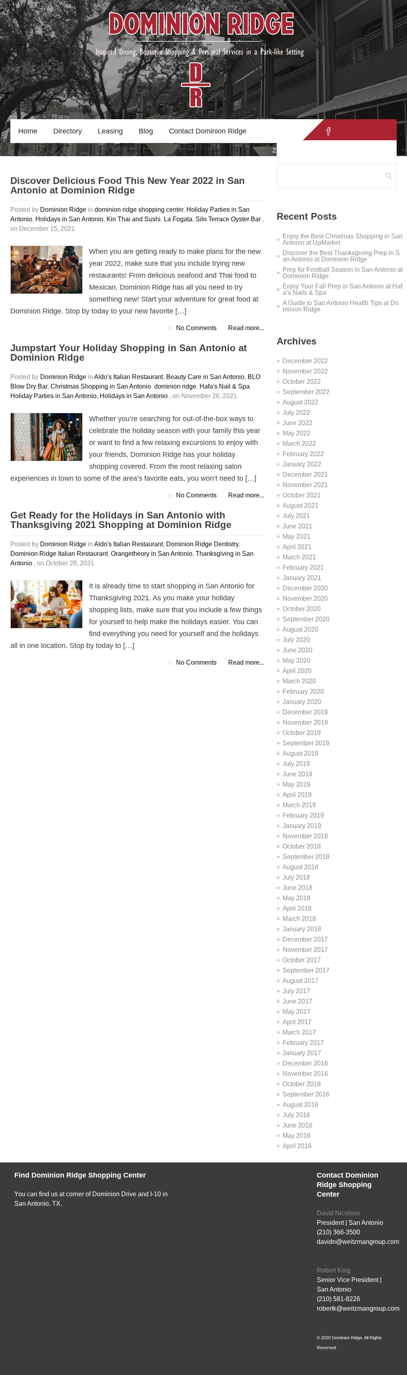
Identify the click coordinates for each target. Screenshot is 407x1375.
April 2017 (297, 1022)
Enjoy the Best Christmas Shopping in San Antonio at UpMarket (343, 239)
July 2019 (296, 763)
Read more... (246, 328)
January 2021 (302, 577)
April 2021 (297, 546)
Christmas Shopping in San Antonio (100, 386)
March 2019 (299, 805)
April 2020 (297, 670)
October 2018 (302, 846)
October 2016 (302, 1084)
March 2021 (299, 557)
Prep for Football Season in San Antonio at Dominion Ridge (343, 272)
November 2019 (305, 722)
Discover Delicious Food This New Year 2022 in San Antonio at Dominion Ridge (127, 185)
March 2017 (299, 1032)
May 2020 (296, 660)
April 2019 (297, 794)
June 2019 (297, 774)
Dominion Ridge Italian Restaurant (59, 553)
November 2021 (305, 485)
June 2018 (297, 887)
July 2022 (296, 412)
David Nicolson (338, 1213)
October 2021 (302, 495)
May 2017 (296, 1011)
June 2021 (297, 526)
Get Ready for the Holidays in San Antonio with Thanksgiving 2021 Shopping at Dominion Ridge (120, 520)
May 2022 (296, 433)
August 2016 (300, 1104)
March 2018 (299, 918)
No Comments (196, 328)
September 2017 (306, 970)
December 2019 (305, 712)
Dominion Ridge (63, 209)
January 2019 (302, 825)
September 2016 (306, 1094)
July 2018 (296, 877)
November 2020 (305, 598)
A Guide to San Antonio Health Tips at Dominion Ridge (341, 306)
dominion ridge (175, 386)
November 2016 (305, 1073)
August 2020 (300, 629)
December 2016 (305, 1063)
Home (27, 131)
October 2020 (302, 608)
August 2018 (300, 867)
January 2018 (302, 929)
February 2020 (303, 691)
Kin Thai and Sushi (134, 219)
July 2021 (296, 515)
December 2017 (305, 939)
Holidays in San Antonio (69, 219)
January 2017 (302, 1053)
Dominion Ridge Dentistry (202, 544)
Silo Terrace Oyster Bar (228, 219)
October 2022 (302, 381)
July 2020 (296, 639)
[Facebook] (328, 131)
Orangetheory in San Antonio (151, 553)
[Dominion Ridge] (203, 43)
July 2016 (296, 1115)
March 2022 (299, 443)
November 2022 (305, 371)
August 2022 (300, 402)
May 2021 (296, 536)
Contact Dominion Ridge (207, 131)
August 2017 (300, 980)
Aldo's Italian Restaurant (128, 376)
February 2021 (303, 567)
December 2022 (305, 361)
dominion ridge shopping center (139, 209)
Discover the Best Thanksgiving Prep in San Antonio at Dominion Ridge (341, 256)
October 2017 (302, 960)
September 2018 (306, 856)
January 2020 (302, 701)
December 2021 (305, 474)
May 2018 (296, 898)
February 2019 (303, 815)
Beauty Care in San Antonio (205, 376)
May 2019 (296, 784)
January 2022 (302, 464)
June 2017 (297, 1001)
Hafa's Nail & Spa (225, 386)
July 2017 (296, 991)
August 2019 (300, 753)
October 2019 (302, 732)
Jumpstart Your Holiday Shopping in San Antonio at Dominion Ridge (128, 353)
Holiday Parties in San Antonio (53, 396)
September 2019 (306, 743)
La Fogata (178, 219)
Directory (67, 131)
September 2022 (306, 392)
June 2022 (297, 423)
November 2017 (305, 949)
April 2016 (297, 1146)
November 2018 (305, 836)
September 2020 (306, 619)
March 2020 (299, 681)
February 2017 (303, 1042)
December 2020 (305, 588)
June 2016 (297, 1125)
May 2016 (296, 1135)
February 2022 (303, 454)
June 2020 (297, 650)
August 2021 (300, 505)
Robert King (334, 1270)
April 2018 (297, 908)
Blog (146, 131)
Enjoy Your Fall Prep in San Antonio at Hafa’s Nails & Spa (342, 289)
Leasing (110, 131)
